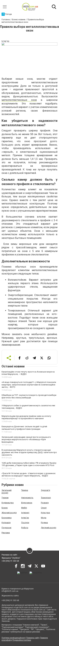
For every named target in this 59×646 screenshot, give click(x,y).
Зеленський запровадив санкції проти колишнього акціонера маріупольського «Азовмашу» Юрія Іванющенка (26, 439)
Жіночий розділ (9, 512)
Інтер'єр (25, 517)
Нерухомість (27, 497)
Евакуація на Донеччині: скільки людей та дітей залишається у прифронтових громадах (24, 427)
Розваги (45, 502)
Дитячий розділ (48, 527)
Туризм (5, 497)
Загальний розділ (6, 491)
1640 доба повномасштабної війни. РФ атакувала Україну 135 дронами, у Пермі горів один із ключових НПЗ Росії (29, 464)
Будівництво (8, 502)
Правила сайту (32, 638)
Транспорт (46, 497)
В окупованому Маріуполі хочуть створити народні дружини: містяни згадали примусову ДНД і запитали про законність (29, 452)
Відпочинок (26, 502)
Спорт (44, 508)
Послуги (25, 522)
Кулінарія (6, 522)
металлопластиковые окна (19, 99)
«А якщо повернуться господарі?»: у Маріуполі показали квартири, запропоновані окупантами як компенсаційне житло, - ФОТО (29, 384)
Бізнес (5, 508)
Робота (24, 527)
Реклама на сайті (9, 555)
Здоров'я (45, 490)
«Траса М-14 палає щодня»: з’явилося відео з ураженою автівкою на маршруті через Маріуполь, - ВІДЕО (29, 474)
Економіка (6, 517)
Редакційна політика (21, 640)
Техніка (24, 490)
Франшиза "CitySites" (11, 558)
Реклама (6, 532)
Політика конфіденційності (14, 638)
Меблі (24, 508)
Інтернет (25, 512)
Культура (45, 512)
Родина (44, 522)
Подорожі (6, 527)
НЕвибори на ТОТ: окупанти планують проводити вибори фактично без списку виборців (29, 396)
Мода (43, 517)
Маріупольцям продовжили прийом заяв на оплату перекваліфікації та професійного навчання (26, 417)
